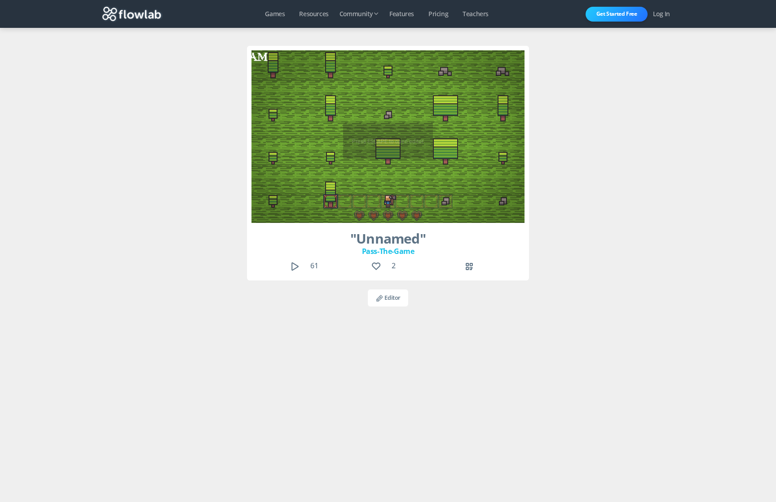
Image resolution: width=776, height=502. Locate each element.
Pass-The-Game (388, 251)
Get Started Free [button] (616, 14)
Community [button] (356, 13)
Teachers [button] (476, 13)
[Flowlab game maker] (131, 14)
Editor (392, 297)
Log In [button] (661, 13)
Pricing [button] (438, 13)
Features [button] (401, 13)
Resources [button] (313, 13)
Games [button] (275, 13)
